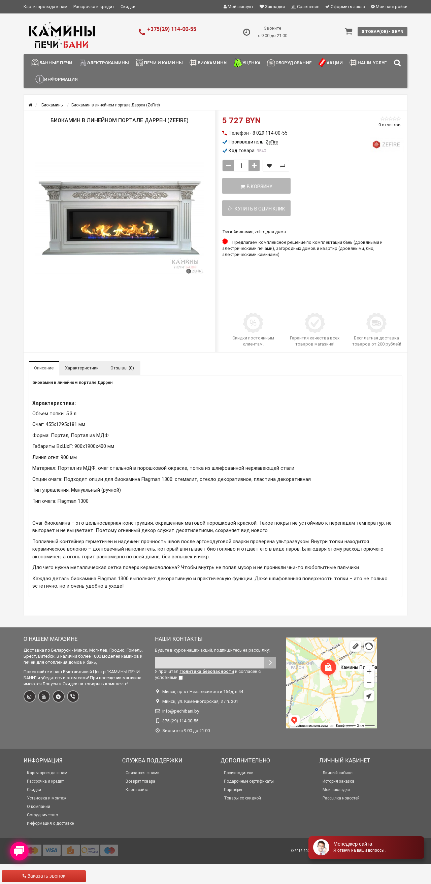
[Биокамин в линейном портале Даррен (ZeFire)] (119, 218)
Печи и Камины (163, 62)
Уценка (251, 62)
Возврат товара (140, 781)
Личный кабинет (338, 773)
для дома (276, 231)
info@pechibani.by (180, 711)
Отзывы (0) (122, 367)
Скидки (128, 6)
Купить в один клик (259, 208)
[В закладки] (269, 165)
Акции (335, 62)
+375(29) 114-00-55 (171, 29)
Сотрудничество (42, 815)
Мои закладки (336, 789)
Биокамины (213, 62)
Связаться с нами (143, 773)
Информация (61, 79)
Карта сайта (137, 789)
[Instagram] (30, 696)
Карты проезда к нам (45, 6)
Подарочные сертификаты (249, 781)
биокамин (244, 231)
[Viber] (73, 696)
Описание (44, 367)
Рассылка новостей (341, 798)
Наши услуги (374, 62)
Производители (239, 773)
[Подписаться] (270, 662)
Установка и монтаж (46, 798)
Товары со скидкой (242, 798)
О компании (38, 806)
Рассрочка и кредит (93, 6)
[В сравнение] (282, 165)
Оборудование (293, 62)
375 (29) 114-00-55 (180, 720)
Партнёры (233, 789)
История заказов (339, 781)
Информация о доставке (50, 823)
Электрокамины (108, 62)
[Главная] (30, 105)
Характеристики (82, 367)
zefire (260, 231)
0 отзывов (389, 124)
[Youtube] (44, 696)
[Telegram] (59, 696)
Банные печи (55, 62)
